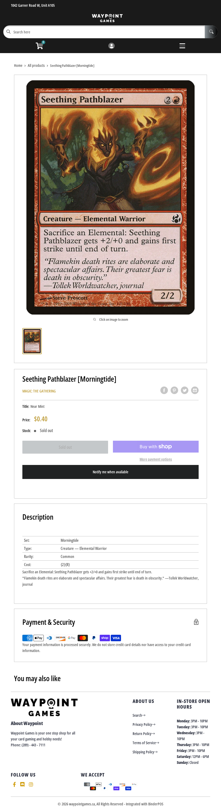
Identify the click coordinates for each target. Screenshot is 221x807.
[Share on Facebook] (164, 390)
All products (36, 65)
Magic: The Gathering (39, 391)
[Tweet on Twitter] (184, 390)
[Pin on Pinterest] (174, 390)
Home (18, 65)
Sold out (65, 447)
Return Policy (142, 733)
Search (137, 715)
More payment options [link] (156, 459)
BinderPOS (155, 803)
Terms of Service (144, 742)
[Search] (211, 31)
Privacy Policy (142, 724)
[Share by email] (195, 390)
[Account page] (111, 46)
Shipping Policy (143, 751)
